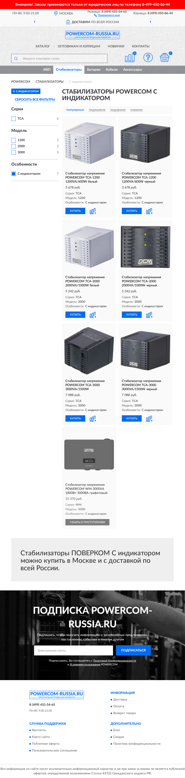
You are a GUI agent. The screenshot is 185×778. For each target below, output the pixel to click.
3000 (21, 152)
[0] (165, 57)
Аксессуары (132, 69)
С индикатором (29, 173)
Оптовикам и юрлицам (79, 46)
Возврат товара (124, 713)
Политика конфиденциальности (136, 744)
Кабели (112, 69)
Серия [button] (17, 109)
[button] (107, 15)
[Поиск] (15, 58)
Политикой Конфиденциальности (114, 660)
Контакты (141, 46)
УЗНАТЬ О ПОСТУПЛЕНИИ (87, 522)
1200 (21, 140)
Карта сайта (41, 737)
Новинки (116, 46)
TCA (21, 118)
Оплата (118, 706)
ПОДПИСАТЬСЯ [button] (133, 650)
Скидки (118, 737)
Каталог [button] (43, 46)
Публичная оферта (45, 744)
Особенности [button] (24, 164)
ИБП (47, 69)
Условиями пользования (85, 664)
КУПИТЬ (75, 211)
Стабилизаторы (69, 69)
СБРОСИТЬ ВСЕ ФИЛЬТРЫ (35, 99)
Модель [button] (19, 131)
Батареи (93, 69)
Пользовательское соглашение (54, 750)
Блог (116, 730)
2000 (21, 146)
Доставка (120, 699)
